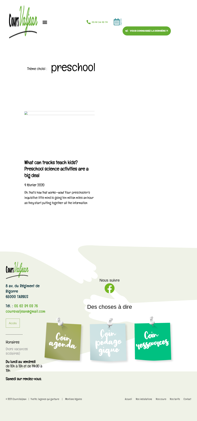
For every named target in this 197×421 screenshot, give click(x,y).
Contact (187, 399)
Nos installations (144, 399)
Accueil (128, 399)
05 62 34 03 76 (25, 306)
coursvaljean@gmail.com (25, 312)
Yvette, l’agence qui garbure (45, 399)
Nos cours (161, 399)
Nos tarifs (175, 399)
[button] (44, 22)
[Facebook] (109, 288)
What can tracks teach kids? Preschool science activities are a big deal (56, 170)
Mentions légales (73, 399)
